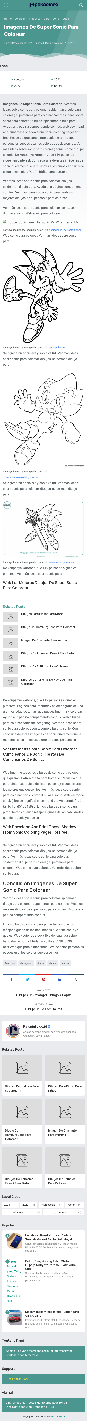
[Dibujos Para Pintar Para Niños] (10, 617)
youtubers (60, 1212)
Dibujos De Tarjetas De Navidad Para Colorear (46, 681)
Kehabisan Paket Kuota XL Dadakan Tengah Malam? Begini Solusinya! (49, 1237)
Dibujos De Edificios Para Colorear (45, 666)
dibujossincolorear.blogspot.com (21, 477)
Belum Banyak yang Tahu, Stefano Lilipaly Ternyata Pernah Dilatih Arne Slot (50, 1265)
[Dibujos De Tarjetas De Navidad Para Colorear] (10, 682)
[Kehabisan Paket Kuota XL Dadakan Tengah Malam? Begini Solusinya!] (14, 1241)
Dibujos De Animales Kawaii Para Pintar (48, 653)
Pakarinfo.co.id (35, 1026)
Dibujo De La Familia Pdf (43, 1009)
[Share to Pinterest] (43, 979)
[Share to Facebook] (11, 979)
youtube (19, 79)
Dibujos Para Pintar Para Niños (42, 614)
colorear (10, 963)
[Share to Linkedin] (60, 979)
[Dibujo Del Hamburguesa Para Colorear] (10, 630)
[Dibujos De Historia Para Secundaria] (22, 1068)
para (41, 963)
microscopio (48, 1204)
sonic (53, 963)
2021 (57, 79)
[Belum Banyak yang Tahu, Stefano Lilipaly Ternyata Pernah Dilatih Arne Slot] (14, 1281)
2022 (17, 85)
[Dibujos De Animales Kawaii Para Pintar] (10, 656)
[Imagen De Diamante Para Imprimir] (10, 643)
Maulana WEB (58, 1416)
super (66, 963)
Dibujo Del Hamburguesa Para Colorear (48, 627)
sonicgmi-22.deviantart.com (65, 229)
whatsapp (18, 1212)
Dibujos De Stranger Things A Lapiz (43, 995)
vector (71, 1204)
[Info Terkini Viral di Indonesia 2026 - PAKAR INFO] (43, 5)
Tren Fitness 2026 (17, 1378)
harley (58, 85)
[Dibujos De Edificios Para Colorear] (10, 669)
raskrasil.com (57, 347)
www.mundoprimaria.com (63, 562)
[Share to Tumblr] (76, 979)
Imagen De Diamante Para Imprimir (45, 640)
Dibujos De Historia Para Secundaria (22, 1088)
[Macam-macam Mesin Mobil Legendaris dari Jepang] (14, 1317)
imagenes (27, 963)
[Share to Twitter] (27, 979)
